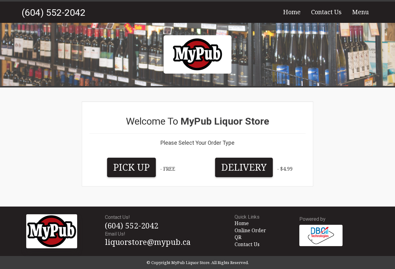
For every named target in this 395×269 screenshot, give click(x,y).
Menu (360, 12)
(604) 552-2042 (53, 12)
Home (292, 12)
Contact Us (326, 12)
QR (238, 237)
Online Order (250, 230)
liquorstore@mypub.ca (148, 242)
